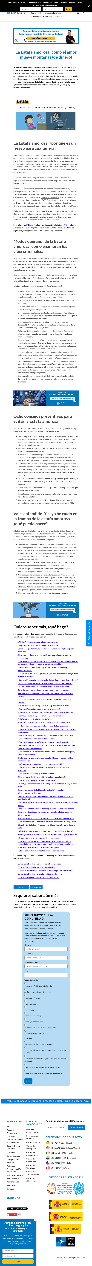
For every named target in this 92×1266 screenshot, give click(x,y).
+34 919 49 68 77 (58, 1143)
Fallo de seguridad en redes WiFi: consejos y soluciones (48, 844)
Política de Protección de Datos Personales (15, 1169)
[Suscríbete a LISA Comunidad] (45, 36)
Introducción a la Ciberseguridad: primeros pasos (39, 838)
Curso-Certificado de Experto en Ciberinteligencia (40, 874)
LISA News (11, 1152)
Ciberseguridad (30, 1004)
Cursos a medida (33, 1142)
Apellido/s (28, 954)
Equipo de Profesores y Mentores (12, 1133)
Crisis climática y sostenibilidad (36, 1034)
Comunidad (37, 13)
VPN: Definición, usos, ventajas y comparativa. (38, 642)
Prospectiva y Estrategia (33, 1016)
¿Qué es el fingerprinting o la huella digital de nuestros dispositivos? (48, 680)
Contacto (10, 1189)
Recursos (48, 16)
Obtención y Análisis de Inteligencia (38, 986)
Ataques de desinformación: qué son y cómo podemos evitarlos (46, 818)
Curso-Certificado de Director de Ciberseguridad (39, 864)
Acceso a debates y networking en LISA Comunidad (43, 1073)
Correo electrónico (32, 962)
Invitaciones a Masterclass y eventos (38, 1044)
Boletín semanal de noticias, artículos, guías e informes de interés (45, 1060)
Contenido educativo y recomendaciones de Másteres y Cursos (45, 1051)
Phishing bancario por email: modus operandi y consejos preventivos (48, 834)
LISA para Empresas (53, 13)
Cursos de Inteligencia (50, 197)
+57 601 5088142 (58, 1158)
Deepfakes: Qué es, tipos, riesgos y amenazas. (38, 645)
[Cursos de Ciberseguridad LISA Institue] (45, 610)
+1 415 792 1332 (58, 1148)
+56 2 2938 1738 (58, 1163)
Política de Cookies (14, 1182)
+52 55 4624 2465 (58, 1153)
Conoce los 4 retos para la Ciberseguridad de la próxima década (46, 808)
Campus (58, 16)
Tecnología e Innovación (33, 1022)
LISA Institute (68, 1258)
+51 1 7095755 (57, 1168)
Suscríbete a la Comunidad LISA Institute (65, 1121)
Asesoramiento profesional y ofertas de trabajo (42, 1067)
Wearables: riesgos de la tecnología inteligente (38, 847)
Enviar (28, 1081)
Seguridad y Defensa (32, 998)
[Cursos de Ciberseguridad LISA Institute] (45, 405)
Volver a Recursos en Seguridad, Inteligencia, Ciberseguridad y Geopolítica (48, 1101)
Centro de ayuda (13, 1156)
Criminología (29, 1010)
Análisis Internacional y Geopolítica (37, 992)
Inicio (9, 1126)
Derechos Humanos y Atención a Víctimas (40, 1028)
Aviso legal (11, 1185)
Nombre (28, 945)
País (26, 971)
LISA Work (36, 16)
